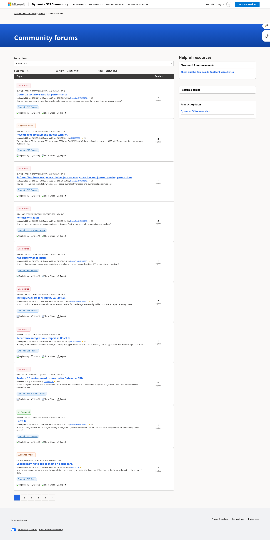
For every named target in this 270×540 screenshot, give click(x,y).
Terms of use (238, 519)
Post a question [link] (247, 4)
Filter (100, 70)
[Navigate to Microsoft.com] (16, 4)
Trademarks (253, 519)
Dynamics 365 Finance (28, 107)
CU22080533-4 (76, 138)
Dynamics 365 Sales (26, 479)
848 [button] (85, 341)
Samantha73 (49, 382)
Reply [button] (26, 113)
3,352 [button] (57, 382)
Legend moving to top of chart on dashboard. (45, 463)
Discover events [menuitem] (113, 4)
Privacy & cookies (220, 519)
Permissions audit (28, 217)
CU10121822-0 (76, 341)
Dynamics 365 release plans (195, 111)
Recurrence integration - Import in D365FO (43, 338)
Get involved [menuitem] (78, 4)
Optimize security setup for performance (42, 94)
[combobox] (94, 63)
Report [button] (63, 113)
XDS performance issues (32, 257)
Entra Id (22, 421)
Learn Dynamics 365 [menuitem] (136, 4)
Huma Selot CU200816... (79, 98)
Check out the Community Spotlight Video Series (207, 71)
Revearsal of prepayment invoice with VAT (43, 134)
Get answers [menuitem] (95, 4)
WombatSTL (75, 467)
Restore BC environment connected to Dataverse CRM (50, 378)
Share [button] (52, 113)
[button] (210, 4)
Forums (41, 13)
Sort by (60, 70)
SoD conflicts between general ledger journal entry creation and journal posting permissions (74, 177)
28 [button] (84, 138)
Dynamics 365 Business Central (31, 230)
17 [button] (82, 467)
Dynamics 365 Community (50, 4)
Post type (19, 70)
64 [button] (91, 98)
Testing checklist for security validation (41, 298)
